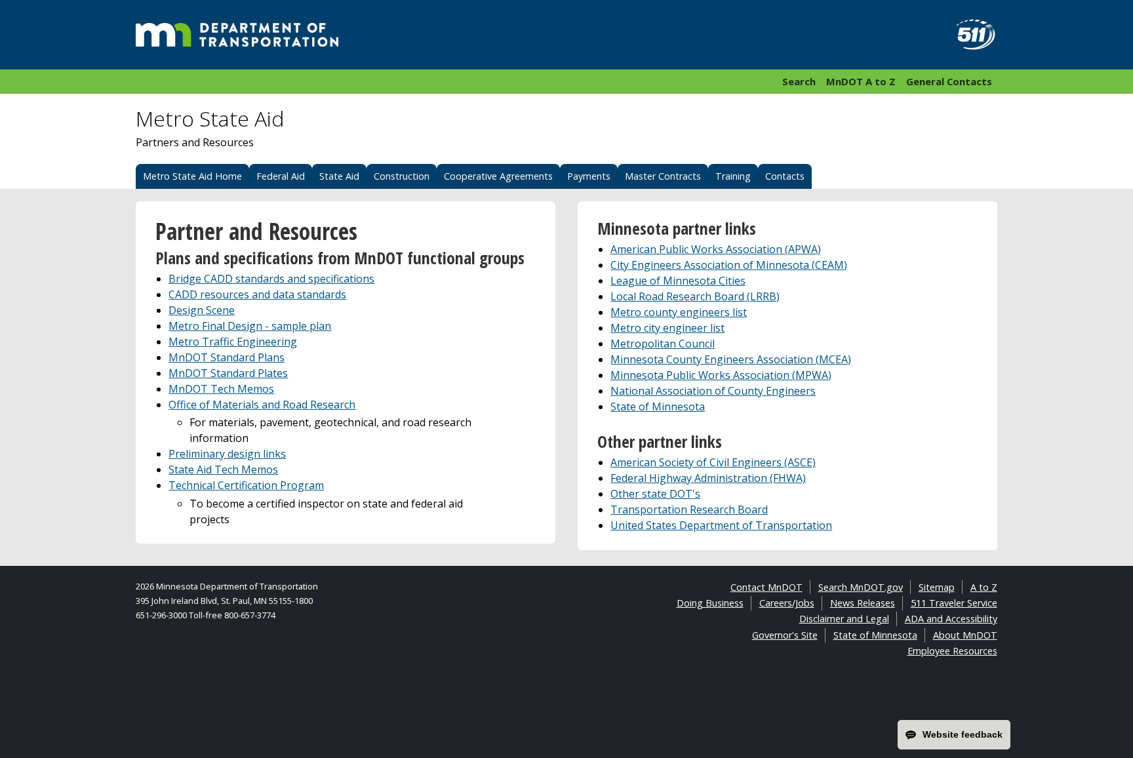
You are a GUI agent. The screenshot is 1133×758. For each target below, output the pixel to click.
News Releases (862, 603)
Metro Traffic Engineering (233, 341)
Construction (401, 176)
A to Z (983, 587)
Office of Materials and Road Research (262, 404)
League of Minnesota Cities (677, 280)
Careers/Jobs (786, 603)
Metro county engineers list (678, 312)
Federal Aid (280, 176)
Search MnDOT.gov (860, 587)
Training (733, 176)
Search (799, 81)
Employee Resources (952, 651)
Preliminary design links (227, 454)
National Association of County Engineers (713, 391)
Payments (588, 176)
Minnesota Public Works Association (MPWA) (720, 375)
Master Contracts (663, 176)
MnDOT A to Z (861, 81)
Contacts (785, 176)
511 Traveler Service (954, 603)
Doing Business (710, 603)
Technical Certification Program (246, 485)
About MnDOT (965, 635)
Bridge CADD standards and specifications (271, 278)
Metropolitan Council (662, 343)
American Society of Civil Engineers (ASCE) (713, 462)
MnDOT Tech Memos (221, 389)
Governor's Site (785, 635)
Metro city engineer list (667, 328)
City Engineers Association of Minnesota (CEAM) (728, 265)
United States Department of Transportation (721, 525)
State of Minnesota (657, 406)
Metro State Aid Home (192, 176)
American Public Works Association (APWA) (715, 249)
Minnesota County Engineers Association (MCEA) (730, 359)
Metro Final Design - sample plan (250, 326)
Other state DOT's (655, 494)
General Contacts (949, 81)
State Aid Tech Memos (223, 469)
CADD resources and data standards (257, 294)
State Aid (339, 176)
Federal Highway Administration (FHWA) (708, 478)
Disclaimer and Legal (844, 618)
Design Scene (202, 310)
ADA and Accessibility (951, 618)
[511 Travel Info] (968, 34)
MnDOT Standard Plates (228, 373)
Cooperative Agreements (498, 176)
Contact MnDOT (766, 587)
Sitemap (937, 587)
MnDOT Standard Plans (227, 357)
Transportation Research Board (689, 509)
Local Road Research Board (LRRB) (695, 296)
